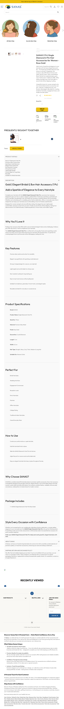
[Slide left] (6, 54)
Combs (35, 700)
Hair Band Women (42, 700)
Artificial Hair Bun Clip (16, 702)
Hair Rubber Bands (9, 700)
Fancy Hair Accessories (47, 702)
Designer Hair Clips (36, 702)
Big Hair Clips (17, 703)
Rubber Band (10, 699)
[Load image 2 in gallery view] (13, 54)
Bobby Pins (7, 702)
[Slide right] (23, 54)
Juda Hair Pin (26, 702)
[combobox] (48, 7)
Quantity (38, 101)
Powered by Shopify (35, 627)
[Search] (51, 6)
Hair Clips (39, 697)
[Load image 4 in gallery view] (19, 54)
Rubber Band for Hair (31, 699)
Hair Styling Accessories (37, 703)
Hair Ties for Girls (53, 699)
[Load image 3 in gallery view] (16, 54)
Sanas (29, 627)
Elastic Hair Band (52, 700)
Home (38, 48)
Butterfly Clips (15, 697)
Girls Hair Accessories (50, 703)
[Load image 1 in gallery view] (9, 54)
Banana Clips (32, 697)
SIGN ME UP (55, 615)
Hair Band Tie (28, 700)
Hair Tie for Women (43, 699)
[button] (48, 95)
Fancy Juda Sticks (19, 700)
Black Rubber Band (20, 699)
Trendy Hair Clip (26, 703)
